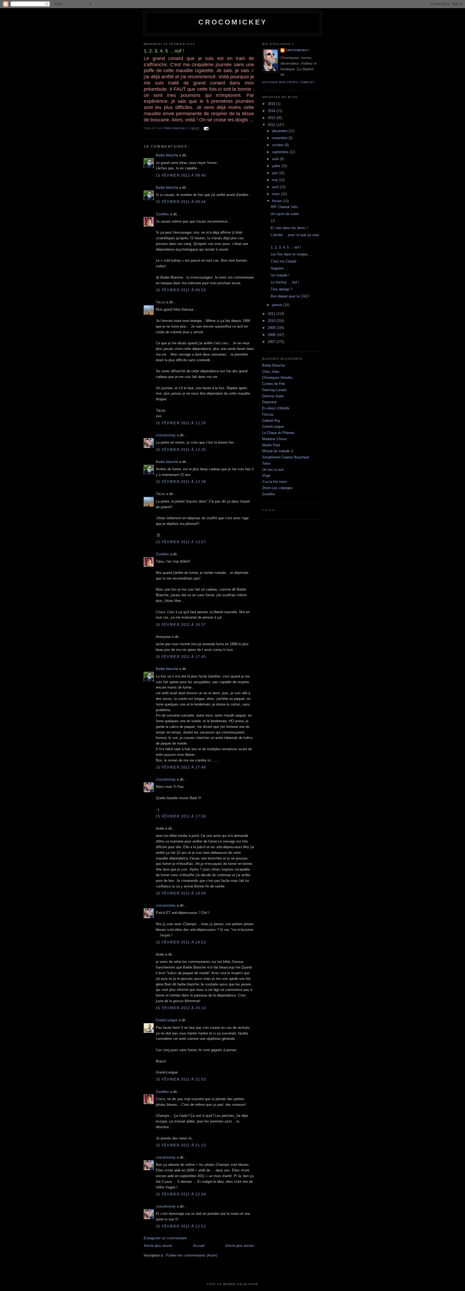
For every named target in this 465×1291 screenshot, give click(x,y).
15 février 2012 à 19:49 (181, 893)
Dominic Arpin (273, 396)
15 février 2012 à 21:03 (181, 1079)
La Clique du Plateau (278, 433)
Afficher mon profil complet (288, 82)
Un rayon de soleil (285, 214)
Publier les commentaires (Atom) (191, 1255)
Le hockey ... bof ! (285, 282)
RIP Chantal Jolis (284, 207)
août (276, 159)
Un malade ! (280, 275)
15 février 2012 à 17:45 (181, 657)
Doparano (269, 402)
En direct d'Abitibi (275, 408)
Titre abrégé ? (281, 289)
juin (275, 173)
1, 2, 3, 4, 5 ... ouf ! (286, 247)
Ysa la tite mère (274, 482)
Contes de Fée (273, 384)
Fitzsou (268, 414)
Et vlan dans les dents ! (289, 228)
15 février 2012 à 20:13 (181, 1008)
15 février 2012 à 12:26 (181, 423)
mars (276, 194)
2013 (272, 118)
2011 (272, 314)
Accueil (199, 1246)
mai (275, 180)
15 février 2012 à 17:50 (181, 816)
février (277, 201)
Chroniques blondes (277, 378)
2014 (272, 111)
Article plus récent (158, 1246)
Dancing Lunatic (274, 390)
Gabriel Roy (271, 421)
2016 (272, 104)
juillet (276, 166)
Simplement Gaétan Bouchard (285, 457)
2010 (272, 321)
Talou (266, 463)
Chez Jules (271, 372)
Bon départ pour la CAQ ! (290, 296)
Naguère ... (279, 268)
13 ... (275, 221)
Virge (266, 475)
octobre (278, 145)
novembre (280, 138)
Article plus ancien (239, 1246)
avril (276, 187)
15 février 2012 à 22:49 (181, 1194)
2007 (272, 342)
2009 (272, 328)
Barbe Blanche (273, 365)
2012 (272, 125)
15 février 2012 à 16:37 (181, 625)
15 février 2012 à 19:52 (181, 942)
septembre (281, 152)
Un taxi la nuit (273, 470)
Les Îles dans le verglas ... (291, 254)
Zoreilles (162, 214)
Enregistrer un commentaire (165, 1238)
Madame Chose (274, 439)
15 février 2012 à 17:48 (181, 767)
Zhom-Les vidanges (277, 488)
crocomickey (232, 22)
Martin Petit (271, 445)
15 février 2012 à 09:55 (181, 290)
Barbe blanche (167, 155)
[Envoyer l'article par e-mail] (205, 128)
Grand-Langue (167, 1020)
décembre (280, 131)
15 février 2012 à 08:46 (181, 175)
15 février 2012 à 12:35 (181, 450)
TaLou (160, 302)
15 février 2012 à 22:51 (181, 1226)
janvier (277, 305)
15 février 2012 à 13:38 (181, 482)
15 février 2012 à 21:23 (181, 1145)
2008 (272, 335)
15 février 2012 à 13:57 (181, 542)
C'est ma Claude (283, 261)
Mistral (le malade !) (277, 451)
